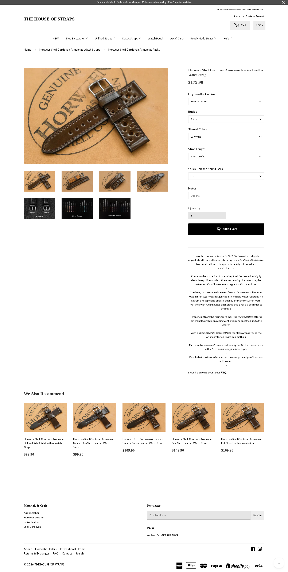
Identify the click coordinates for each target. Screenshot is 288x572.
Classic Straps (130, 38)
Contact (67, 553)
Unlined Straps (104, 38)
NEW (56, 38)
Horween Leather (34, 517)
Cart (243, 25)
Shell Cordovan (32, 526)
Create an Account (254, 16)
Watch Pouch (155, 38)
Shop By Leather (75, 38)
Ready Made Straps (202, 38)
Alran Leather (31, 512)
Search (79, 553)
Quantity (194, 208)
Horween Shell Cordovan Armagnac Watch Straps (69, 49)
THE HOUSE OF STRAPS (49, 18)
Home (27, 49)
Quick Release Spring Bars (205, 168)
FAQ (55, 553)
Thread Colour (197, 129)
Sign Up (257, 515)
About (28, 549)
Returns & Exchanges (36, 553)
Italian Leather (32, 522)
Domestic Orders (46, 549)
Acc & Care (176, 38)
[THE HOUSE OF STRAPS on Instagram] (260, 549)
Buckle (192, 111)
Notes (192, 188)
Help (226, 38)
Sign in (237, 16)
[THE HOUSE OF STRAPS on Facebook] (253, 549)
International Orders (72, 549)
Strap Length (197, 149)
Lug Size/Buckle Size (201, 94)
